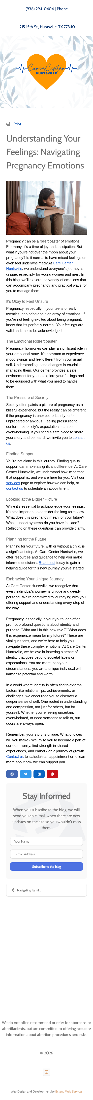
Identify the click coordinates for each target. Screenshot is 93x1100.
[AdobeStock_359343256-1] (46, 208)
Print (17, 124)
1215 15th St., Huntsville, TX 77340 (46, 26)
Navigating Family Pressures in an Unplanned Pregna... (32, 890)
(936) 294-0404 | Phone (47, 8)
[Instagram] (46, 1072)
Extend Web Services (68, 1091)
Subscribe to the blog (46, 866)
